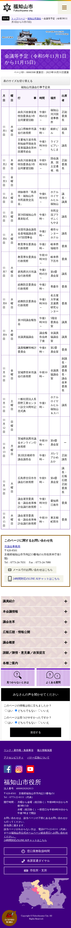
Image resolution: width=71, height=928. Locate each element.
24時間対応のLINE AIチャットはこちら (36, 578)
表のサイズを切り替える (18, 80)
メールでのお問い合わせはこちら (33, 569)
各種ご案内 (10, 663)
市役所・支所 (38, 870)
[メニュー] (64, 7)
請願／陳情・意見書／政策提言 (24, 652)
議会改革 (9, 621)
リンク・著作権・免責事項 (18, 750)
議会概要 (9, 642)
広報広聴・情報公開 (16, 632)
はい (10, 710)
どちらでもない (27, 710)
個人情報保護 (44, 750)
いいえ (45, 710)
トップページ (18, 18)
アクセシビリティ (13, 757)
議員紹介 (9, 601)
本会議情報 (10, 611)
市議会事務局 (12, 546)
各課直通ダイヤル (38, 860)
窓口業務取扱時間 (38, 851)
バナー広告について (38, 757)
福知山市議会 (34, 18)
